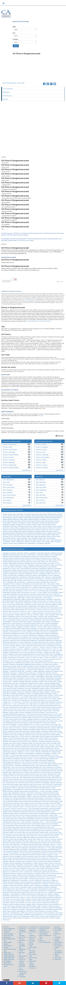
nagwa (39, 906)
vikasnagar (28, 712)
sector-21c (42, 647)
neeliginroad (13, 671)
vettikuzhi (39, 877)
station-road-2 (50, 827)
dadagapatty (59, 848)
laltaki (23, 558)
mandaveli (48, 623)
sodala (21, 695)
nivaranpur (53, 839)
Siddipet (18, 540)
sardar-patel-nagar (31, 645)
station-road (47, 698)
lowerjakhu (6, 854)
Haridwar (48, 524)
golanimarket (55, 700)
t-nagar (45, 626)
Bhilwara (59, 517)
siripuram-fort (45, 918)
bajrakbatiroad (54, 633)
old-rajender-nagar (42, 800)
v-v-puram (35, 590)
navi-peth (42, 820)
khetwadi (27, 774)
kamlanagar (13, 553)
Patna (57, 535)
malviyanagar (34, 568)
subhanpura (6, 902)
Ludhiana (5, 531)
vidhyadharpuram (15, 913)
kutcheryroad (12, 837)
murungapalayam (51, 890)
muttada (22, 882)
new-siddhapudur (52, 632)
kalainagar (5, 753)
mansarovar (26, 695)
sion (8, 786)
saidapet (17, 614)
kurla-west (20, 776)
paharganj (17, 803)
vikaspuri (43, 801)
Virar (25, 543)
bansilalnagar (23, 577)
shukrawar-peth (7, 822)
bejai (40, 758)
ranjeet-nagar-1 (33, 704)
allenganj (25, 567)
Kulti (42, 529)
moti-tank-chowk (53, 832)
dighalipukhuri (20, 664)
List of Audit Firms (8, 89)
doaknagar (52, 750)
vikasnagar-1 (49, 741)
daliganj (13, 745)
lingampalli (5, 678)
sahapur (17, 731)
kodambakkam (53, 625)
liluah (15, 668)
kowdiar (42, 868)
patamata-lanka (57, 909)
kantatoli (32, 837)
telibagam (5, 861)
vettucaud (5, 878)
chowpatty (25, 770)
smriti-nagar (50, 601)
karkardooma (37, 801)
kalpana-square (58, 608)
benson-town (20, 585)
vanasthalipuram (40, 676)
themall (21, 594)
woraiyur (13, 889)
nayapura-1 (23, 897)
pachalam (24, 719)
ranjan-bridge (47, 764)
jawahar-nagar (52, 875)
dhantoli (50, 796)
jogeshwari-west (7, 772)
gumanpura (54, 738)
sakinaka (52, 782)
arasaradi (25, 755)
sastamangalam (15, 882)
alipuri (17, 889)
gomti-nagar (12, 743)
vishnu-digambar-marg (27, 805)
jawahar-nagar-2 (26, 825)
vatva (46, 561)
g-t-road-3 (24, 565)
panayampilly (41, 721)
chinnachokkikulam (29, 753)
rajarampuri (25, 728)
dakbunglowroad (45, 812)
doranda (11, 839)
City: (14, 33)
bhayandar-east (27, 777)
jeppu (4, 758)
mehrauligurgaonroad (8, 662)
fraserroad (20, 810)
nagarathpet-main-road (9, 584)
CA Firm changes (8, 934)
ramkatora (50, 906)
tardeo (54, 770)
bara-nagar (39, 734)
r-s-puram (23, 632)
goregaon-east (58, 769)
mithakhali (5, 563)
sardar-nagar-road (31, 836)
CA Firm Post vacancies (7, 931)
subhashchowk (44, 702)
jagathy (14, 875)
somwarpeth (6, 820)
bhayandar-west (39, 777)
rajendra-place (16, 805)
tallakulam (38, 752)
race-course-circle (37, 902)
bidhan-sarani (46, 734)
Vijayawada (21, 543)
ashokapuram (25, 740)
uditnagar (23, 844)
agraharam (41, 846)
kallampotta (38, 880)
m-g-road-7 (24, 555)
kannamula (52, 884)
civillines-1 (32, 570)
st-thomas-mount (19, 616)
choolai (44, 621)
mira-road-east (42, 858)
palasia (41, 692)
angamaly (25, 722)
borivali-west (47, 777)
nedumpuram (38, 885)
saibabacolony (40, 633)
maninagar (51, 563)
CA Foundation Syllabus (8, 943)
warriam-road (26, 726)
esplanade (45, 731)
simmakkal (31, 755)
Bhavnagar (49, 517)
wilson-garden (51, 584)
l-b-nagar (13, 676)
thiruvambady (6, 889)
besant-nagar (45, 620)
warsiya (43, 901)
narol (50, 561)
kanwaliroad (13, 642)
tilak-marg (34, 800)
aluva (46, 721)
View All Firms (26, 470)
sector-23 (26, 659)
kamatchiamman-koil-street (16, 815)
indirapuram (46, 650)
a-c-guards (46, 683)
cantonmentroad (18, 637)
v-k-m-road (9, 726)
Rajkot (36, 536)
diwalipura (51, 897)
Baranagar (48, 516)
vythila (51, 716)
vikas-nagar (6, 842)
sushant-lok (12, 656)
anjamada (26, 885)
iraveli (48, 873)
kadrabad (51, 702)
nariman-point (6, 777)
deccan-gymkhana (44, 817)
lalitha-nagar (54, 914)
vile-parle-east (37, 784)
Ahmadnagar (20, 514)
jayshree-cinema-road (10, 709)
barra (47, 712)
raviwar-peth (18, 825)
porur (59, 613)
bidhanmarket (23, 851)
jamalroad (37, 812)
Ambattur (59, 514)
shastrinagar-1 (10, 765)
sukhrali (19, 661)
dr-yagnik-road (50, 829)
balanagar (52, 686)
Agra (14, 514)
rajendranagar (47, 810)
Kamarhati (38, 528)
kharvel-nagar (6, 609)
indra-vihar (42, 736)
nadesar (34, 906)
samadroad (47, 565)
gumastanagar (17, 690)
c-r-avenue (21, 736)
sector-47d (46, 609)
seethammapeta (17, 918)
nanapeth (45, 818)
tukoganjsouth (6, 692)
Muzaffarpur (39, 533)
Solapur (35, 540)
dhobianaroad (49, 596)
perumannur (40, 717)
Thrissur (13, 541)
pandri (33, 825)
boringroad (14, 810)
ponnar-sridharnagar (28, 875)
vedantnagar (31, 577)
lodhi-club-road (35, 746)
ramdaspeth (6, 798)
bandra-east (18, 770)
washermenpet (19, 625)
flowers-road (49, 621)
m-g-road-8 (22, 853)
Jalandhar (44, 526)
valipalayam (10, 890)
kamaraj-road (29, 580)
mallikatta (51, 758)
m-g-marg (6, 567)
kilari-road (13, 592)
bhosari (49, 824)
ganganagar (6, 892)
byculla (27, 782)
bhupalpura (17, 894)
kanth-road (21, 767)
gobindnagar (42, 637)
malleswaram (45, 585)
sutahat (47, 635)
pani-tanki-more (45, 853)
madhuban (50, 894)
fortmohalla (26, 789)
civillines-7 (14, 788)
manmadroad (17, 558)
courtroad (51, 642)
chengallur (48, 865)
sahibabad (5, 652)
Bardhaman (59, 516)
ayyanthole (46, 887)
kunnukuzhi (27, 872)
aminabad (33, 745)
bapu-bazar (56, 697)
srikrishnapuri (36, 808)
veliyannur (30, 887)
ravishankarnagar (55, 692)
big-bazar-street (43, 630)
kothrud (16, 818)
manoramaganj (55, 688)
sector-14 (41, 657)
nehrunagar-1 (39, 652)
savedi (42, 556)
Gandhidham (35, 523)
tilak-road (22, 889)
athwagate (18, 856)
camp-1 (18, 822)
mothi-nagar (27, 688)
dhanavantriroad (37, 788)
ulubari (33, 662)
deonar (20, 786)
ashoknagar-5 (6, 894)
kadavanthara (9, 717)
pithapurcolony (17, 916)
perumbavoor (6, 724)
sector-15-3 (48, 657)
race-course (28, 902)
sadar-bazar (49, 786)
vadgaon (23, 599)
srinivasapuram (25, 890)
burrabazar (19, 733)
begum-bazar (27, 680)
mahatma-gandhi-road (14, 719)
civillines (5, 710)
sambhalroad (57, 767)
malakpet (53, 685)
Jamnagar (59, 526)
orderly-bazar (6, 909)
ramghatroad (31, 565)
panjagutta (42, 680)
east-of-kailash (38, 803)
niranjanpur (58, 644)
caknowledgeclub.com (31, 299)
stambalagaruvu (58, 654)
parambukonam (27, 866)
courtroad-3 (26, 846)
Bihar (22, 519)
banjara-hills (12, 678)
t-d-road (51, 724)
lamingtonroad (41, 673)
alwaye (35, 721)
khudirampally (57, 851)
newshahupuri (33, 728)
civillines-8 (49, 765)
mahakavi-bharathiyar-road (51, 717)
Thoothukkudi (6, 541)
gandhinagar (36, 686)
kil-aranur (51, 863)
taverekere (55, 587)
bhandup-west (14, 786)
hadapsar (43, 824)
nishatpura (48, 604)
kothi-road (28, 558)
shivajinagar (30, 818)
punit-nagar (38, 897)
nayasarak (25, 635)
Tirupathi (32, 541)
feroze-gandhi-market (22, 750)
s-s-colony (27, 752)
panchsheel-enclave (12, 801)
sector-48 (24, 656)
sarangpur (44, 563)
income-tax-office (35, 560)
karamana (19, 885)
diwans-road (44, 726)
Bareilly (5, 517)
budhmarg (24, 812)
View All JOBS (26, 505)
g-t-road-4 (21, 652)
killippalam (42, 865)
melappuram (54, 880)
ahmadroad (43, 760)
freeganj (57, 895)
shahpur (59, 560)
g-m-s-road (21, 644)
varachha (44, 854)
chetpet (21, 621)
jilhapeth (27, 700)
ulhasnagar (16, 858)
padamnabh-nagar (16, 606)
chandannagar (53, 817)
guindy (33, 623)
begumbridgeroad (7, 762)
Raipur (24, 536)
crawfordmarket (10, 782)
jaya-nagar (14, 580)
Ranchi (54, 536)
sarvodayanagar (34, 710)
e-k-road (36, 765)
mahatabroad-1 (7, 846)
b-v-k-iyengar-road (30, 582)
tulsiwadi (5, 774)
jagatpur (25, 637)
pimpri (33, 820)
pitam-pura (51, 800)
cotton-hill (24, 870)
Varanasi (11, 543)
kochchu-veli (6, 866)
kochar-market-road (11, 748)
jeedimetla (27, 674)
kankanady (46, 758)
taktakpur (38, 907)
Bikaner (31, 519)
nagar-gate (12, 707)
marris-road (54, 565)
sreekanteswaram (36, 884)
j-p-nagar (32, 589)
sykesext (19, 729)
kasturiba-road (21, 580)
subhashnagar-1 (38, 597)
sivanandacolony (7, 633)
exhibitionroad (6, 810)
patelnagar (32, 652)
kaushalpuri (11, 710)
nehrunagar (20, 553)
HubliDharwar (6, 526)
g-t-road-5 (50, 575)
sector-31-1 (29, 647)
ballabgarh (27, 649)
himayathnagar (7, 683)
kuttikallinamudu (7, 875)
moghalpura (34, 681)
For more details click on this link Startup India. (39, 321)
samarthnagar (6, 579)
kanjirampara (52, 882)
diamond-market (51, 707)
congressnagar (42, 794)
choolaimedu (27, 623)
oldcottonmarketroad (23, 572)
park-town (30, 614)
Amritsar (10, 516)
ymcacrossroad (21, 741)
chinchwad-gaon (53, 818)
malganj (34, 690)
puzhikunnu (42, 878)
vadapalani (51, 618)
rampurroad (18, 769)
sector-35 (57, 609)
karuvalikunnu (29, 861)
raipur (38, 561)
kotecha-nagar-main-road (24, 832)
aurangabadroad (56, 555)
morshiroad (13, 572)
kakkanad (53, 722)
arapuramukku (53, 885)
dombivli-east (19, 860)
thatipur (5, 668)
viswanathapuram (46, 752)
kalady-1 (26, 878)
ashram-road (34, 563)
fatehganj (5, 904)
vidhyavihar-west (17, 779)
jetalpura (47, 901)
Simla (30, 540)
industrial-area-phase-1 (25, 613)
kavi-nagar (53, 650)
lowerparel (60, 770)
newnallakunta (23, 683)
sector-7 (10, 613)
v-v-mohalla (41, 791)
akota (57, 901)
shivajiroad (54, 764)
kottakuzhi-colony (7, 868)
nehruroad (29, 853)
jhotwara (50, 697)
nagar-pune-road (46, 558)
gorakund (9, 690)
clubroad (29, 669)
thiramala (11, 863)
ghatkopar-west (51, 779)
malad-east (33, 782)
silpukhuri (55, 664)
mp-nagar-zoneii (10, 604)
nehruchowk (33, 700)
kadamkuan (31, 812)
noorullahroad (43, 568)
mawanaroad (51, 762)
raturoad (30, 839)
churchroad (31, 851)
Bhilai (54, 517)
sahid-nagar (43, 608)
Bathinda (9, 517)
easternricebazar (38, 887)
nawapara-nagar (10, 827)
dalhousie (22, 731)
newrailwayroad (19, 662)
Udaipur (48, 541)
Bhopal (10, 519)
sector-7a (55, 647)
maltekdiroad (6, 572)
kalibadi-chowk (40, 825)
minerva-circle (28, 590)
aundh (22, 822)
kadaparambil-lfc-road (9, 716)
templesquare (43, 757)
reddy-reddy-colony (36, 889)
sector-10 (48, 805)
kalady (24, 716)
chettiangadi (53, 887)
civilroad (31, 842)
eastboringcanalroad (8, 813)
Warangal (47, 543)
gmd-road (14, 767)
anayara (58, 884)
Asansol (22, 516)
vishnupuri (21, 712)
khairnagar (44, 762)
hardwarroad (50, 644)
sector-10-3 (49, 647)
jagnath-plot (14, 830)
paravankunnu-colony (34, 868)
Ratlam (58, 536)
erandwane (28, 822)
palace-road (12, 834)
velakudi (12, 873)
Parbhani (48, 535)
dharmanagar (15, 848)
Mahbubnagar (17, 531)
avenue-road (15, 589)
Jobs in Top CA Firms (22, 938)
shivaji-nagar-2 (49, 798)
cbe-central (44, 632)
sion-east (49, 784)
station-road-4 (40, 839)
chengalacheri (19, 865)
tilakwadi (8, 601)
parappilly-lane (38, 722)
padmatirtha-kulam (20, 861)
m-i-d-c (12, 702)
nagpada (57, 776)
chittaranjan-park (28, 803)
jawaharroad (48, 570)
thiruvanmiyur (6, 625)
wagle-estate (12, 860)
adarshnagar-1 (21, 671)
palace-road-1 (43, 584)
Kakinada (28, 528)
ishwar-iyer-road (38, 714)
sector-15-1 (24, 611)
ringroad (5, 700)
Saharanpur (24, 538)
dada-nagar (56, 710)
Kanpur (44, 528)
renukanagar (56, 668)
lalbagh (23, 901)
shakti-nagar (48, 841)
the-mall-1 (35, 573)
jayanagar (49, 587)
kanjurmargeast (14, 784)
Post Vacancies (7, 96)
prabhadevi (57, 772)
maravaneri (6, 849)
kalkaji (58, 803)
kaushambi (59, 650)
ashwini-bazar (29, 892)
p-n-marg (28, 709)
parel (41, 770)
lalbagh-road (28, 585)
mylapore (49, 628)
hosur (61, 671)
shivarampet (48, 789)
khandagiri (11, 608)
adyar (4, 614)
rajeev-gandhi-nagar (22, 738)
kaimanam (59, 877)
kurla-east (32, 776)
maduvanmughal (23, 877)
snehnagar (28, 693)
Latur (50, 529)
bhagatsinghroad (33, 786)
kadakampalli (32, 877)
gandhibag (29, 798)
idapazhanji (6, 873)
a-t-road (61, 662)
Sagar (18, 538)
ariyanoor (58, 846)
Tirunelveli (27, 541)
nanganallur (33, 626)
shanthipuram (38, 914)
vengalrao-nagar (42, 681)
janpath (30, 608)
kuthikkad (43, 873)
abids (53, 680)
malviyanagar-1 (21, 597)
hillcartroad (44, 851)
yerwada (5, 825)
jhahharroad (58, 842)
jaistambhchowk (40, 570)
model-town (17, 746)
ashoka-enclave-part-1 (17, 649)
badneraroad (21, 570)
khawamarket (58, 702)
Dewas (33, 521)
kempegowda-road (56, 579)
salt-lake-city (44, 729)
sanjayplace (6, 553)
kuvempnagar (33, 789)
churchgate (6, 776)
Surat (43, 540)
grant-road (59, 779)
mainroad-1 (53, 844)
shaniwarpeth (13, 729)
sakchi (43, 709)
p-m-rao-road (54, 755)
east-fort (17, 887)
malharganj (40, 690)
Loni (53, 529)
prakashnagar (42, 587)
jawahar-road (29, 830)
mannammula (19, 878)
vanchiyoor (56, 868)
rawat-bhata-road (33, 738)
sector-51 (7, 808)
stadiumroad (11, 769)
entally (33, 736)
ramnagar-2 (37, 632)
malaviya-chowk (43, 832)
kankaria (27, 560)
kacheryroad (30, 844)
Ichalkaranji (20, 526)
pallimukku (14, 721)
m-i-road (21, 697)
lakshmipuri (47, 728)
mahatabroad (32, 635)
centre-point (23, 705)
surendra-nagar (7, 793)
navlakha (23, 690)
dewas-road (6, 897)
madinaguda (57, 678)
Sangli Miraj (35, 538)
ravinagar (58, 666)
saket (21, 803)
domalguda (21, 681)
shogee (39, 854)
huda (10, 844)
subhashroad (27, 642)
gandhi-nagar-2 (58, 726)
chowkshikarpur (17, 812)
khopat (4, 858)
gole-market (50, 801)
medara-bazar (49, 654)
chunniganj (6, 714)
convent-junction (35, 726)
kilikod (13, 865)
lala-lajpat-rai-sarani (8, 734)
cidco (43, 577)
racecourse (6, 645)
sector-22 (52, 609)
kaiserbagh (24, 743)
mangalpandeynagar (8, 764)
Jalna (54, 526)
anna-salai (23, 618)
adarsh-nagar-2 (47, 597)
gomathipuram (39, 753)
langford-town (6, 580)
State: (14, 27)
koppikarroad (49, 671)
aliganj (38, 745)
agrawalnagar (21, 693)
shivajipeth (32, 729)
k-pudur (33, 752)
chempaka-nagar (33, 878)
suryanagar (40, 555)
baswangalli (17, 599)
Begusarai (15, 517)
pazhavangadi (45, 872)
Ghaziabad (6, 524)
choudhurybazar (13, 635)
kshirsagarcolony (41, 895)
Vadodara (5, 543)
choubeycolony (17, 829)
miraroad (56, 856)
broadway (32, 620)
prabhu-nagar (25, 841)
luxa (59, 904)
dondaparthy (26, 918)
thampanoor (43, 861)
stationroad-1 (33, 673)
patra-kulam (44, 870)
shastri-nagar (25, 710)
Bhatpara (43, 517)
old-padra (21, 902)
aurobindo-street (33, 813)
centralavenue (30, 793)
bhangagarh (13, 666)
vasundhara (38, 650)
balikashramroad (7, 556)
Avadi (33, 516)
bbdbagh (5, 733)
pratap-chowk (21, 748)
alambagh (34, 741)
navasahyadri (35, 822)
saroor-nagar (14, 683)
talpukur (38, 729)
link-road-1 (52, 745)
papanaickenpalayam (33, 630)
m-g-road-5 (11, 760)
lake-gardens (37, 731)
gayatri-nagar (6, 911)
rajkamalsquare (49, 572)
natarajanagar (6, 752)
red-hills (5, 686)
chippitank (16, 762)
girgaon (45, 776)
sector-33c (5, 611)
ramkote (16, 686)
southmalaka (57, 568)
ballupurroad (37, 644)
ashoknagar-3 (59, 750)
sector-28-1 (22, 647)
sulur (61, 630)
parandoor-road (17, 722)
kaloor (19, 721)
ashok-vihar (53, 803)
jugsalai (39, 709)
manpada (5, 860)
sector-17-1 (15, 647)
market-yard (48, 820)
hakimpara (38, 851)
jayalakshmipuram (8, 789)
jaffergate (13, 579)
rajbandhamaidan (41, 827)
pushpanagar (21, 892)
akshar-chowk (41, 899)
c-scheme (8, 697)
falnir (56, 758)
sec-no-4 (22, 895)
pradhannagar (36, 853)
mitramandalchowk (22, 824)
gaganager (21, 609)
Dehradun (24, 521)
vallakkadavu (23, 868)
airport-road (43, 705)
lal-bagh (18, 743)
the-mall (14, 750)
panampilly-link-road (26, 721)
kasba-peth (31, 824)
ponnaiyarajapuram (14, 632)
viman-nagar (13, 824)
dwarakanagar (25, 916)
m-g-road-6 (48, 700)
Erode (4, 523)
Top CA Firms (23, 927)
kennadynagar (23, 848)
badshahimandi (33, 567)
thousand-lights (16, 628)
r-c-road (28, 889)
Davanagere (17, 521)
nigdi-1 (42, 822)
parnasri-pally (29, 731)
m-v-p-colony (46, 914)
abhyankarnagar (7, 794)
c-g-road (57, 563)
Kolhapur (15, 529)
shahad (34, 860)
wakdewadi (11, 825)
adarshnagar (35, 638)
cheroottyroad (12, 741)
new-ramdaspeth (14, 798)
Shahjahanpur (6, 540)
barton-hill (36, 861)
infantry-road (52, 582)
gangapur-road (17, 800)
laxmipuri (53, 728)
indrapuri (34, 604)
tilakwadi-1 (42, 798)
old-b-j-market (20, 700)
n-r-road (39, 592)
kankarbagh (39, 810)
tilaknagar (48, 693)
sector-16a (7, 649)
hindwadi (21, 601)
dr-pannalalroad (52, 567)
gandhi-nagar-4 (32, 555)
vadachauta (6, 856)
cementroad (6, 644)
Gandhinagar (43, 523)
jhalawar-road (49, 736)
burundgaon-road (17, 556)
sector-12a (36, 657)
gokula (53, 788)
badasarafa (42, 693)
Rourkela (13, 538)
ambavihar (15, 570)
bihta (30, 808)
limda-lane (5, 707)
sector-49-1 (58, 659)
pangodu (45, 863)
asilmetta (52, 918)
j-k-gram (43, 856)
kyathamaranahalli (8, 791)
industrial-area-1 (28, 602)
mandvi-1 (31, 770)
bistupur (34, 709)
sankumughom (46, 880)
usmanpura (29, 561)
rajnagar (46, 652)
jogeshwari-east (48, 770)
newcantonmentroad (14, 640)
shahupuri (18, 728)
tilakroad (40, 642)
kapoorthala (56, 741)
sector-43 (20, 659)
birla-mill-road (30, 596)
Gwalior (39, 524)
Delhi (29, 521)
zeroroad (5, 570)
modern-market (21, 709)
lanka (50, 904)
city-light (49, 854)
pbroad (48, 669)
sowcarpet (13, 626)
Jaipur (39, 526)
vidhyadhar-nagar (42, 695)
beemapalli (6, 863)
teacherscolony (41, 645)
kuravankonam (54, 872)
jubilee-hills (21, 674)
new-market (59, 733)
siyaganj (29, 690)
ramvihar (8, 638)
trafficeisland (6, 673)
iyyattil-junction (47, 714)
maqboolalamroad (20, 906)
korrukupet (27, 625)
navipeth (59, 698)
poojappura (15, 877)
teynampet (50, 616)
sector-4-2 (60, 805)
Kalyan (33, 528)
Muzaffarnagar (31, 533)
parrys (4, 620)
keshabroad (6, 642)
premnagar (22, 638)
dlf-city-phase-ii (54, 656)
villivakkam (38, 620)
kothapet (55, 911)
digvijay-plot (26, 707)
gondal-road (58, 829)
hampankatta (51, 757)
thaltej (10, 563)
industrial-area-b (25, 746)
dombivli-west (27, 860)
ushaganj (41, 688)
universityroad (51, 895)
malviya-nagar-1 (20, 604)
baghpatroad (50, 760)
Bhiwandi (5, 519)
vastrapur (54, 561)
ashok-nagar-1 (34, 616)
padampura (16, 577)
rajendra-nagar (45, 686)
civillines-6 (26, 553)
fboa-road (50, 726)
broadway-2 (29, 671)
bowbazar (51, 731)
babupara (9, 851)
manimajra (48, 613)
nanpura (12, 856)
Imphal (26, 526)
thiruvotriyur (29, 618)
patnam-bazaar (18, 654)
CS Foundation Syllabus (8, 946)
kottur (41, 625)
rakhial (14, 563)
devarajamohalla (33, 791)
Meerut (56, 531)
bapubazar (59, 892)
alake (41, 755)
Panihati (38, 535)
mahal (59, 796)
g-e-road (33, 827)
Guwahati (34, 524)
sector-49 (32, 650)
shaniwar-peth (9, 818)
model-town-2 (13, 596)
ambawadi (12, 565)
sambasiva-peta (40, 654)
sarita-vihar (11, 803)
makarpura (28, 901)
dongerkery (47, 755)
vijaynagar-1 (6, 671)
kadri (16, 760)
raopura (29, 897)
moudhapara (54, 825)
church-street (34, 584)
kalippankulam (6, 880)
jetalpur (57, 897)
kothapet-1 (6, 656)
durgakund (17, 904)
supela (55, 601)
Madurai (10, 531)
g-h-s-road (21, 760)
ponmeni (37, 755)
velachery (18, 620)
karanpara (5, 832)
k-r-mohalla (41, 789)
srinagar (60, 914)
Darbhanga (10, 521)
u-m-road (55, 854)
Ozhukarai (30, 535)
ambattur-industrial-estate (40, 618)
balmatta (5, 760)
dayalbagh (33, 553)
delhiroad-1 (29, 762)
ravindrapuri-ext (15, 909)
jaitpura (34, 904)
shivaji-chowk (36, 702)
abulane (37, 760)
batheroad (13, 575)
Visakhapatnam (32, 543)
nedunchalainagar (52, 849)
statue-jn (31, 885)
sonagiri (60, 604)
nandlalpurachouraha (49, 690)
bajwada (48, 899)
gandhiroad (49, 638)
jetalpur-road (9, 899)
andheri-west (11, 774)
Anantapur (16, 516)
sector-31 (53, 611)
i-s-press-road (29, 714)
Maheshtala (25, 531)
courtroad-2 (33, 594)
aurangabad (28, 909)
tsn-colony (33, 918)
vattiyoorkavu (36, 870)
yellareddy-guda (23, 685)
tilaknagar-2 (6, 712)
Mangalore (38, 531)
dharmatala (26, 733)
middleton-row (48, 733)
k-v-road (29, 705)
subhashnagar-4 (15, 895)
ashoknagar (13, 688)
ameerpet (27, 678)
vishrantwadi (21, 820)
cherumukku (16, 868)
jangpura (56, 801)
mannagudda (15, 758)
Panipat (43, 535)
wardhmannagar (54, 793)
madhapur (42, 678)
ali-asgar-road (8, 587)
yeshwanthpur (27, 584)
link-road (34, 717)
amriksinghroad (7, 594)
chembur (43, 772)
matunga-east (22, 781)
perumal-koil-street (44, 813)
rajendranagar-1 (54, 635)
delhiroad (55, 765)
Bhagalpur (31, 517)
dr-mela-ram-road (40, 596)
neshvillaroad (41, 640)
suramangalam (7, 848)
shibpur (36, 668)
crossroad (34, 642)
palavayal (33, 628)
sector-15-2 (8, 647)
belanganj (12, 555)
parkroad (44, 644)
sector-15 (36, 805)
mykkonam (11, 884)
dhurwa (46, 837)
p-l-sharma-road (33, 764)
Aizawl (33, 514)
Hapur (43, 524)
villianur (17, 813)
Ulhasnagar (57, 541)
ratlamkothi (6, 693)
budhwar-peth (14, 820)
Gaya (56, 523)
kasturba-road (13, 832)
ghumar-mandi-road (8, 746)
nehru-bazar (40, 698)
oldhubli (20, 673)
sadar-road (15, 836)
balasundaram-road (22, 633)
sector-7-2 (13, 661)
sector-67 (16, 806)
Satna (44, 538)
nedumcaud (13, 885)
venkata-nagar (21, 817)
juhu (33, 777)
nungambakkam (11, 620)
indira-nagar (46, 743)
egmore (5, 616)
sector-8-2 (49, 649)
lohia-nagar (52, 652)
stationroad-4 (50, 767)
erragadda (30, 683)
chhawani (54, 693)
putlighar (48, 573)
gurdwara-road (37, 762)
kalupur (23, 560)
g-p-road (57, 719)
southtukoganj (35, 692)
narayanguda (46, 685)
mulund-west (50, 776)
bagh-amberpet (57, 676)
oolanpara (11, 861)
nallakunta (22, 686)
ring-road (23, 856)
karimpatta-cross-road (43, 716)
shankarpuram (19, 590)
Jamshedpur (6, 528)
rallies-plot (57, 572)
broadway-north (28, 724)
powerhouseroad (41, 594)
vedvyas (59, 844)
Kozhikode (37, 529)
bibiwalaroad (15, 594)
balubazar (47, 633)
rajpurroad (56, 638)
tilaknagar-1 (41, 579)
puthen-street (46, 877)
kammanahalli (16, 587)
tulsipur (5, 637)
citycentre (36, 666)
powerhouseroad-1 (17, 846)
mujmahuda (34, 899)
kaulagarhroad (33, 640)
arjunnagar (59, 553)
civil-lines (58, 745)
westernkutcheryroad (28, 765)
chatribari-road (48, 664)
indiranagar (43, 638)
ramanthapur (29, 686)
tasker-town (19, 584)
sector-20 (35, 611)
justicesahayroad (7, 812)
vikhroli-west (9, 779)
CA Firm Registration (9, 928)
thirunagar (44, 849)
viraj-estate (54, 556)
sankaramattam (18, 914)
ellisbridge (27, 563)
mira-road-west (51, 858)
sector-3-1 (19, 650)
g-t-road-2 (50, 594)
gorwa (22, 899)
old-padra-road (14, 902)
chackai (36, 863)
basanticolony (38, 844)
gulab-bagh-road (41, 894)
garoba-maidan (12, 796)
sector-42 (47, 611)
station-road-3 (36, 556)
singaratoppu (37, 882)
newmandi (26, 786)
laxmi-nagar (46, 803)
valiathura (48, 866)
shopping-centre (7, 740)
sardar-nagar (22, 836)
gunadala (13, 911)
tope (59, 863)
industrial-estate (50, 746)
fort (32, 872)
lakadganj (55, 791)
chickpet (60, 592)
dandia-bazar (54, 902)
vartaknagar (50, 856)
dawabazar (47, 688)
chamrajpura (48, 791)
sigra (20, 907)
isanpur (43, 561)
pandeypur (44, 906)
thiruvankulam (6, 721)
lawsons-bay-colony (8, 914)
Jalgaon (50, 526)
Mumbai (24, 533)
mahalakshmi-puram (26, 587)
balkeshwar (6, 555)
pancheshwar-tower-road (53, 705)
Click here (40, 415)
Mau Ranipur (50, 531)
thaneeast (39, 860)
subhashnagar (56, 637)
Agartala (10, 514)
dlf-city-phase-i (45, 656)
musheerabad (20, 678)
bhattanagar (30, 668)
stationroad (60, 728)
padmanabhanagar (44, 590)
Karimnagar (49, 528)
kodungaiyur (54, 623)
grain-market (19, 707)
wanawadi (28, 820)
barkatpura (11, 686)
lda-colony (28, 741)
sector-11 (17, 611)
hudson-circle (38, 589)
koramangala (54, 589)
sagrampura (30, 856)
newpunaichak (44, 808)
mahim (38, 782)
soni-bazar (40, 836)
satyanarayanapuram (49, 913)
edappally (29, 719)
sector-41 (5, 806)
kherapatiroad (43, 666)
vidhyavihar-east (35, 779)
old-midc (54, 698)
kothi (33, 897)
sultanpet (34, 587)
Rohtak (8, 538)
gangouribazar (6, 695)
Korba (29, 529)
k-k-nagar (13, 623)
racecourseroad (53, 580)
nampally (59, 681)
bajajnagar (23, 794)
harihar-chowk (6, 830)
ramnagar (9, 918)
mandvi (34, 901)
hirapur (24, 645)
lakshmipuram (31, 654)
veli (35, 873)
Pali (34, 535)
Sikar (22, 540)
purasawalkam (10, 614)
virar (57, 858)
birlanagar (30, 666)
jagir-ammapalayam (22, 849)
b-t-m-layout (46, 589)
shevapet (38, 849)
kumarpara (45, 662)
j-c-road (36, 580)
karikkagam (46, 885)
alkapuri (53, 901)
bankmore (18, 645)
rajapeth (42, 572)
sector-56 (19, 808)
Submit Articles (13, 83)
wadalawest (30, 781)
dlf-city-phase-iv (12, 657)
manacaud (53, 877)
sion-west (30, 784)
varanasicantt (45, 907)
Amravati (5, 516)
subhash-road (47, 836)
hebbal (57, 584)
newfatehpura (6, 895)
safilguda (5, 676)
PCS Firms (22, 940)
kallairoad (5, 741)
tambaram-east (42, 616)
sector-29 (28, 806)
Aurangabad (28, 516)
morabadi (59, 839)
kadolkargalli (49, 599)
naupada (9, 858)
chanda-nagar (49, 674)
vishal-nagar (6, 597)
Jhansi (12, 528)
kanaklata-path (39, 664)
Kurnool (46, 529)
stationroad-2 (33, 579)
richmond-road (25, 592)
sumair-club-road (53, 704)
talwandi (41, 738)
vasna (34, 561)
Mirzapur (12, 533)
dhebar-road (42, 829)
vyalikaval (13, 585)
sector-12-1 (29, 657)
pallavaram (57, 621)
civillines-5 (27, 594)
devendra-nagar (25, 829)
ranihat (30, 637)
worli (21, 777)
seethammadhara (34, 916)
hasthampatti (31, 849)
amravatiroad (15, 794)
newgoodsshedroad (8, 599)
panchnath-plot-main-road (36, 834)
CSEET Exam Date (9, 958)
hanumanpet (49, 911)
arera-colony (52, 602)
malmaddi (48, 673)
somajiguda (41, 674)
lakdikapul (59, 685)
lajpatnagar (36, 767)
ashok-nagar (23, 608)
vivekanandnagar (7, 829)
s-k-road (40, 764)
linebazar (54, 673)
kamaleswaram (29, 882)
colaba (59, 774)
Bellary (26, 517)
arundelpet (10, 654)
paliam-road (51, 719)
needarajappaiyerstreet (31, 817)
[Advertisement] (33, 69)
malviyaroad (58, 642)
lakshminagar (13, 892)
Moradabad (18, 533)
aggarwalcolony (22, 596)
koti (9, 676)
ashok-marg (26, 745)
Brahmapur (36, 519)
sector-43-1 (34, 609)
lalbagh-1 (30, 758)
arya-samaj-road (16, 740)
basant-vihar (56, 594)
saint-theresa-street (43, 815)
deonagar (49, 794)
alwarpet (27, 616)
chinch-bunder (43, 774)
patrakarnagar (55, 810)
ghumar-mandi (30, 748)
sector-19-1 (26, 650)
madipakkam (6, 626)
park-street (33, 733)
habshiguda (34, 674)
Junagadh (22, 528)
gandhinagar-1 (22, 669)
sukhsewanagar (32, 606)
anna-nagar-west (41, 628)
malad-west (59, 782)
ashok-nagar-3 (15, 698)
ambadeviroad (28, 573)
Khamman (5, 529)
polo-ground (16, 899)
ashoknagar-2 (24, 758)
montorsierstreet (23, 813)
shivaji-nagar (41, 604)
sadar (34, 796)
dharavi (25, 769)
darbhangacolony (42, 567)
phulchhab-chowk (48, 834)
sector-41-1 (55, 657)
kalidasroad (58, 640)
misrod (9, 606)
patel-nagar (29, 788)
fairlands (47, 846)
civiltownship (45, 844)
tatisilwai (9, 841)
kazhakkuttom (56, 861)
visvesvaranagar (56, 789)
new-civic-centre (43, 602)
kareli (9, 570)
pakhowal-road (49, 748)
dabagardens (52, 916)
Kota (32, 529)
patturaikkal (24, 887)
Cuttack (5, 521)
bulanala (10, 904)
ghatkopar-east (7, 781)
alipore (16, 734)
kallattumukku (6, 882)
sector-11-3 (56, 649)
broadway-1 (14, 724)
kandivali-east (50, 772)
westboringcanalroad (29, 810)
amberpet (9, 680)
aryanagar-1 (42, 712)
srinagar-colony (52, 681)
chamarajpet (54, 592)
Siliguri (26, 540)
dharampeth (43, 796)
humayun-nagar (35, 678)
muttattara (45, 882)
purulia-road (51, 837)
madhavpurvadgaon (39, 599)
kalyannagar (56, 570)
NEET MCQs (7, 963)
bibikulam (21, 753)
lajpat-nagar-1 (56, 709)
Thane (48, 540)
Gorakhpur (12, 524)
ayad (12, 894)
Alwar (55, 514)
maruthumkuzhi (50, 878)
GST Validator (7, 961)
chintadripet (11, 616)
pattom (21, 872)
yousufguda (56, 674)
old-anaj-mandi (17, 841)
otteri (48, 626)
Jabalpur (35, 526)
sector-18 (42, 805)
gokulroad (26, 673)
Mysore (45, 533)
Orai (25, 535)
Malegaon (31, 531)
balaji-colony (45, 889)
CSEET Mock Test (9, 954)
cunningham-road (43, 580)
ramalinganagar (32, 848)
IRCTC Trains (7, 952)
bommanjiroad (34, 846)
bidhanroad (16, 851)
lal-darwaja (48, 560)
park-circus (28, 736)
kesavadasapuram (28, 863)
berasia (46, 606)
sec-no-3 (28, 895)
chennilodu (13, 866)
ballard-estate (23, 784)
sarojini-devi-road (27, 702)
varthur (19, 592)
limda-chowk (35, 832)
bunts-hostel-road (28, 757)
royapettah (52, 614)
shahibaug (10, 561)
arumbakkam (58, 618)
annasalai (26, 815)
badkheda (52, 606)
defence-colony (28, 801)
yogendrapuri (21, 788)
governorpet (39, 913)
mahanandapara (13, 853)
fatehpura (34, 895)
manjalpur (27, 899)
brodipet (25, 654)
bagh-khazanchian (39, 748)
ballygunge (21, 734)
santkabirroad (14, 907)
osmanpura (48, 577)
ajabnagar (56, 575)
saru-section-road (43, 704)
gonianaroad (29, 597)
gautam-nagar (9, 901)
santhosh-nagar (38, 683)
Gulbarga (18, 524)
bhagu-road (6, 596)
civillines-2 (29, 796)
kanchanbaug (13, 693)
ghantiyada (17, 901)
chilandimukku (49, 868)
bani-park (44, 697)
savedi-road (55, 558)
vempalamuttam (7, 877)
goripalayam (47, 753)
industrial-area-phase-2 (38, 613)
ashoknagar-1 (14, 673)
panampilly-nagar (31, 716)
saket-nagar (40, 606)
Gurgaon (28, 524)
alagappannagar (56, 752)
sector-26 (39, 609)
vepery (46, 614)
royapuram (55, 613)
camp (27, 570)
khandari (17, 555)
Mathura (44, 531)
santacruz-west (34, 774)
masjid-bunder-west (17, 772)
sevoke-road (53, 853)
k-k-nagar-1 (54, 753)
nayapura (5, 738)
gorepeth (5, 796)
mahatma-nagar (26, 800)
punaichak (51, 808)
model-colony (52, 822)
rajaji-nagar (12, 590)
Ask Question (7, 937)
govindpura (28, 604)
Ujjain (52, 541)
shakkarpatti (12, 714)
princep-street (12, 733)
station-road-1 (44, 745)
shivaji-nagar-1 (26, 661)
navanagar (15, 669)
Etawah (9, 523)
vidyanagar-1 (41, 669)
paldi (40, 563)
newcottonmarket (55, 669)
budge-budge (6, 736)
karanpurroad (13, 644)
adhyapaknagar (7, 669)
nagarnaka (38, 577)
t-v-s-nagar (12, 755)
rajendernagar (25, 640)
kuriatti (24, 873)
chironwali (49, 637)
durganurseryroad (32, 894)
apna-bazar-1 (6, 661)
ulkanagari (47, 579)
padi (59, 626)
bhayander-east (23, 858)
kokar (34, 839)
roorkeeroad (25, 764)
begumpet (19, 676)
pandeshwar (6, 757)
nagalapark (26, 729)
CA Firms (6, 927)
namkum (47, 839)
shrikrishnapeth (13, 573)
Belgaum (21, 517)
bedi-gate (43, 707)
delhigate (23, 894)
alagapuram (13, 849)
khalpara (50, 851)
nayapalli (17, 608)
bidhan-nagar (57, 731)
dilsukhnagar (48, 676)
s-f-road (59, 853)
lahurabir (55, 904)
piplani (4, 606)
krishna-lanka (29, 911)
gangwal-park (6, 698)
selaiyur (42, 614)
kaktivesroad (30, 599)
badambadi (6, 635)
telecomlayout (6, 592)
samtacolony (27, 827)
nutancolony (25, 579)
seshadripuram (7, 589)
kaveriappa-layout (24, 589)
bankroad (55, 740)
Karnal (55, 528)
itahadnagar (42, 573)
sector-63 (10, 806)
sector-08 (35, 602)
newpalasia (27, 692)
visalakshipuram (13, 753)
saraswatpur (49, 668)
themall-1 (50, 710)
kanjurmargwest (45, 782)
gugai (53, 848)
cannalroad (20, 642)
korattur (13, 625)
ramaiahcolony (34, 890)
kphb (61, 674)
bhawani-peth (22, 818)
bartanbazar (43, 765)
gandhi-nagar (24, 913)
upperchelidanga (42, 575)
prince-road (42, 767)
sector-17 (29, 611)
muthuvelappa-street (51, 645)
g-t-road (12, 568)
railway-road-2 (39, 565)
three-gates (9, 705)
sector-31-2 (39, 659)
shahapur (34, 601)
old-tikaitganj (41, 741)
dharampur (6, 640)
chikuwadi (54, 899)
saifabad (15, 681)
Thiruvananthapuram (56, 540)
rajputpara (8, 836)
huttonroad (28, 575)
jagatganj (28, 904)
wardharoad (46, 793)
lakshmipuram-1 (46, 788)
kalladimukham (15, 880)
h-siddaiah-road (36, 585)
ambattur (46, 625)
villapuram (13, 752)
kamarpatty (27, 662)
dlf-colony (44, 842)
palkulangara (18, 863)
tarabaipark (40, 728)
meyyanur (53, 846)
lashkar (25, 666)
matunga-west (38, 781)
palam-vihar (33, 661)
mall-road (56, 748)
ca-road (35, 794)
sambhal (5, 769)
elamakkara (44, 719)
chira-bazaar (37, 769)
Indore (30, 526)
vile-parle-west (57, 784)
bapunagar (17, 561)
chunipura (25, 842)
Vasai (15, 543)
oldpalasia (47, 692)
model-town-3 (16, 844)
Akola (40, 514)
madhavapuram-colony (41, 875)
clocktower (28, 638)
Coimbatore (55, 519)
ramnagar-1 (32, 676)
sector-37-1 (36, 647)
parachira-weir (59, 865)
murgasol (34, 575)
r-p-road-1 (15, 704)
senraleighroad (21, 575)
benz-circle (45, 909)
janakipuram (19, 745)
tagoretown (50, 568)
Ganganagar (50, 523)
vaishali (26, 652)
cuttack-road (14, 609)
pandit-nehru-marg (23, 704)
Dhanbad (38, 521)
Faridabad (14, 523)
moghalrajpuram (20, 911)
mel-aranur (32, 880)
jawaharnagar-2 (7, 767)
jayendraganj (51, 666)
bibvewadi (37, 824)
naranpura (5, 565)
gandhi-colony (57, 786)
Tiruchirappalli (19, 541)
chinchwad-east (38, 818)
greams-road (19, 623)
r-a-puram (39, 626)
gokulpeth (22, 798)
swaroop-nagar (14, 712)
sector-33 (58, 611)
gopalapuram (6, 623)
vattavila (30, 870)
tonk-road (38, 697)
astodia (5, 561)
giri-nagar (5, 728)
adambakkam (15, 618)
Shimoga (13, 540)
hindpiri (5, 841)
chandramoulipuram (39, 911)
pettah (38, 873)
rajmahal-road (46, 902)
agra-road (18, 565)
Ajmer (37, 514)
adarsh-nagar (14, 695)
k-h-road (52, 585)
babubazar (38, 662)
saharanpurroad (29, 644)
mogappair (19, 626)
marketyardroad (27, 556)
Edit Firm (5, 99)
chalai (56, 863)
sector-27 (48, 806)
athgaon (55, 662)
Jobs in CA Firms (8, 935)
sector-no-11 (44, 892)
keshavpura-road (58, 736)
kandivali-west (36, 772)
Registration (6, 92)
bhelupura (23, 904)
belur (25, 668)
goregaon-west (10, 770)
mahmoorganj (11, 906)
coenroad (34, 669)
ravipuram (20, 724)
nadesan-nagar (53, 815)
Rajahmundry (30, 536)
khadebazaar (27, 601)
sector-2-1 (25, 808)
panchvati (22, 561)
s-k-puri (53, 812)
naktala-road (14, 736)
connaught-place (7, 805)
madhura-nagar (44, 916)
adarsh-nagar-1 (14, 685)
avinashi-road (42, 890)
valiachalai (19, 866)
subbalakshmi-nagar (28, 914)
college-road (9, 800)
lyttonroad (45, 642)
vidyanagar (59, 686)
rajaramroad (12, 728)
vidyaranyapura (24, 791)
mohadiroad (6, 702)
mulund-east (52, 781)
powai (51, 769)
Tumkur (43, 541)
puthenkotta (12, 878)
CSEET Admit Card (9, 959)
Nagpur (50, 533)
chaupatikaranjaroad (8, 560)
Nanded (55, 533)
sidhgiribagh (25, 907)
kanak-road (56, 830)
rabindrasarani (52, 729)
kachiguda (28, 681)
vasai (60, 856)
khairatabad (20, 688)
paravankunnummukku (9, 870)
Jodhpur (16, 528)
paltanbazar (12, 664)
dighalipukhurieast (29, 664)
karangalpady (59, 757)
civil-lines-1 (51, 695)
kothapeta (25, 676)
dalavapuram (6, 872)
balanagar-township (18, 680)
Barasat (53, 516)
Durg (52, 521)
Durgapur (57, 521)
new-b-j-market (12, 700)
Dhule (42, 521)
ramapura (56, 906)
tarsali (38, 901)
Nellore (5, 535)
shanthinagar (20, 582)
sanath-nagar (32, 685)
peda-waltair (59, 913)
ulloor (52, 865)
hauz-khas (12, 645)
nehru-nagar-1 (11, 602)
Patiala (53, 535)
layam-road (17, 717)
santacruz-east (15, 777)
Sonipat (40, 540)
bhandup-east (45, 769)
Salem (29, 538)
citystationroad (47, 555)
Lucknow (57, 529)
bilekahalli (46, 582)
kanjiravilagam (19, 884)
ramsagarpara (34, 829)
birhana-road (53, 712)
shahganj (53, 553)
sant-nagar (41, 841)
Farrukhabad (21, 523)
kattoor (24, 630)
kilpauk (56, 616)
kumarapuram (51, 870)
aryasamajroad (7, 788)
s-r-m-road (36, 724)
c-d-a (20, 635)
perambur (55, 628)
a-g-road (40, 740)
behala (53, 734)
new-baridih (48, 709)
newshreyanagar (56, 577)
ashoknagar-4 (19, 567)
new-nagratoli (39, 837)
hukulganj (39, 904)
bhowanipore (10, 731)
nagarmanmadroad (8, 558)
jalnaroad (19, 579)
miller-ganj (42, 746)
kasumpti (33, 854)
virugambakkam (7, 621)
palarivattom (36, 719)
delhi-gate (47, 556)
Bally (37, 516)
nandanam (36, 614)
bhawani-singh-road (29, 697)
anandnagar (20, 692)
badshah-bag (6, 907)
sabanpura (6, 573)
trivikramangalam (28, 865)
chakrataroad (14, 638)
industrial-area (19, 602)
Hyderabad (14, 526)
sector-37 (5, 613)
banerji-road (46, 722)
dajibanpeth (41, 671)
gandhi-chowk (19, 827)
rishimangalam (24, 880)
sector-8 (15, 613)
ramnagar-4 (18, 764)
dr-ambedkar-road (37, 558)
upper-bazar (19, 837)
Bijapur (26, 519)
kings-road (20, 668)
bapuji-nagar (35, 608)
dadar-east (26, 776)
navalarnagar (44, 750)
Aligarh (45, 514)
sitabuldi (55, 796)
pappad (36, 865)
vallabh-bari (47, 738)
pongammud (59, 873)
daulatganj (10, 668)
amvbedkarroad (13, 652)
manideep (24, 606)
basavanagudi (53, 590)
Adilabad (5, 514)
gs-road (50, 662)
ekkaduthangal (37, 621)
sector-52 (13, 808)
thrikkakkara (9, 722)
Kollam (25, 529)
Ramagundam (42, 536)
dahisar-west (26, 779)
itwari (38, 796)
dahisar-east (43, 779)
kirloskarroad (14, 601)
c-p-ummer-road (44, 724)
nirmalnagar (6, 674)
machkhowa (6, 666)
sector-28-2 (37, 656)
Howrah (53, 524)
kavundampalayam (54, 630)
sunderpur (32, 907)
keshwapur (56, 671)
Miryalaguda (6, 533)
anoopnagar (35, 693)
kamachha (45, 904)
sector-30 (43, 649)
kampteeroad (15, 793)
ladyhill (12, 757)
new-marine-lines (19, 782)
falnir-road (36, 757)
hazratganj (5, 743)
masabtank (39, 685)
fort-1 (4, 770)
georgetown (6, 568)
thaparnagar (18, 765)
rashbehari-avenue (30, 734)
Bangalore (41, 516)
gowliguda (58, 680)
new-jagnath (21, 830)
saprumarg (39, 743)
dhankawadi (55, 824)
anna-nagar (54, 626)
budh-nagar (50, 608)
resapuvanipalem (7, 916)
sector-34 (11, 611)
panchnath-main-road (22, 834)
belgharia (57, 734)
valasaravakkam (25, 628)
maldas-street (52, 892)
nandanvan (23, 793)
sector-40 (45, 659)
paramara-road (53, 721)
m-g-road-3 (47, 825)
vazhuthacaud (37, 872)
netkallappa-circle (11, 582)
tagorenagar (13, 597)
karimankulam (53, 860)
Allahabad (50, 514)
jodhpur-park (39, 733)
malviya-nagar (32, 698)
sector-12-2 (35, 806)
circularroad (17, 854)
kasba (54, 733)
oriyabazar (10, 637)
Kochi (10, 529)
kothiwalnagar (28, 767)
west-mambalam (27, 621)
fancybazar (6, 664)
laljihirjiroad (27, 837)
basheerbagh (49, 678)
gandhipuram (30, 632)
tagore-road (55, 836)
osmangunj (35, 680)
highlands (27, 760)
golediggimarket (58, 596)
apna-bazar (51, 659)
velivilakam (20, 875)
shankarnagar (41, 848)
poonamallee (18, 630)
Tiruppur (38, 541)
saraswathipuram (18, 789)
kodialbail (8, 758)
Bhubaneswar (16, 519)
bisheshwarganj (36, 909)
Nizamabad (16, 535)
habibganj (54, 604)
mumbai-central (20, 774)
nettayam (5, 887)
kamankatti (42, 668)
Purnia (15, 536)
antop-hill (44, 784)
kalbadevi (36, 770)
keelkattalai (53, 620)
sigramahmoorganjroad (55, 907)
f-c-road (46, 822)
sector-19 (27, 609)
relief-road (17, 560)
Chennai (49, 519)
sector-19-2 (42, 806)
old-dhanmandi (13, 738)
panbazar (19, 666)
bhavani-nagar (53, 889)
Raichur (20, 536)
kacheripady (18, 716)
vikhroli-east (55, 777)
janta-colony (51, 842)
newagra (38, 553)
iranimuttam (30, 873)
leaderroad (27, 568)
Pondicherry (6, 536)
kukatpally (52, 683)
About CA (5, 83)
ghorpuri (55, 820)
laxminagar (35, 798)
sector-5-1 (22, 806)
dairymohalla (37, 842)
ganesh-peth (55, 794)
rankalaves (6, 729)
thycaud (40, 863)
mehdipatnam (13, 674)
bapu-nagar (34, 695)
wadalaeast (46, 781)
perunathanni (18, 873)
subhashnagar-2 (21, 796)
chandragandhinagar (34, 750)
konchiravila (35, 866)
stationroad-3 (18, 702)
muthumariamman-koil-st (9, 817)
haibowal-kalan (7, 750)
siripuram (38, 918)
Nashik (59, 533)
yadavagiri (16, 791)
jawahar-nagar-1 (23, 698)
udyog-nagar (16, 705)
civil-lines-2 (22, 762)
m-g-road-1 (33, 592)
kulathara (18, 870)
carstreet (36, 758)
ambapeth (21, 573)
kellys (42, 623)
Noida (21, 535)
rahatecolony (38, 793)
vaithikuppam (53, 813)
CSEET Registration (9, 956)
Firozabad (28, 523)
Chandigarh (43, 519)
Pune (11, 536)
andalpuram (20, 752)
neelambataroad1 (35, 649)
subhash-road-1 (7, 704)
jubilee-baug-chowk (38, 830)
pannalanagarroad (34, 572)
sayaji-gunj (45, 897)
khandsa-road (48, 661)
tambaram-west (7, 618)
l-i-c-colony (48, 848)
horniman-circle (27, 772)
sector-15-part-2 (12, 659)
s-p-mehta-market (35, 707)
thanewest (46, 860)
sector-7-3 (54, 805)
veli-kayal (52, 873)
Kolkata (20, 529)
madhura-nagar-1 (7, 681)
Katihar (59, 528)
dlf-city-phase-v (21, 657)
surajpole (56, 894)
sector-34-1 (54, 806)
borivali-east (15, 781)
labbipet (50, 909)
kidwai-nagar (18, 710)
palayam (49, 861)
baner (37, 820)
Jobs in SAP (21, 83)
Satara (41, 538)
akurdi (7, 824)
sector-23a (32, 659)
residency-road (46, 592)
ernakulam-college (26, 717)
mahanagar (53, 743)
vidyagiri (35, 671)
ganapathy (5, 632)
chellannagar (33, 815)
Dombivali (47, 521)
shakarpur (21, 801)
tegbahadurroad (50, 640)
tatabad (14, 633)
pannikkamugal (7, 865)
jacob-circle (30, 769)
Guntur (23, 524)
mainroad (5, 837)
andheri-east (12, 776)
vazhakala (31, 722)
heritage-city (40, 661)
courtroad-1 (55, 573)
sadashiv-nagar (42, 601)
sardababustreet (22, 839)
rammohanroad (47, 740)
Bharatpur (37, 517)
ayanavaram (25, 620)
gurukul (43, 560)
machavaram (6, 913)
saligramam (23, 614)
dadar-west (39, 776)
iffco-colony (31, 656)
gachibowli (48, 680)
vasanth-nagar (6, 585)
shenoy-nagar (59, 614)
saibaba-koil (32, 633)
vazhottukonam (14, 872)
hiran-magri (37, 892)
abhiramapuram (35, 625)
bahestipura (19, 842)
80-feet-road (34, 712)
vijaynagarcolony (45, 553)
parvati (13, 822)
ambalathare (26, 884)
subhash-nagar (56, 841)
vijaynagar (13, 692)
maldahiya (28, 906)
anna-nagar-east (7, 628)
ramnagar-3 (17, 890)
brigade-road (39, 582)
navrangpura (20, 563)
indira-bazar (15, 697)
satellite (54, 560)
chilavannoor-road (17, 726)
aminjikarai (26, 626)
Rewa (4, 538)
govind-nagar (43, 710)
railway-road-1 (33, 841)
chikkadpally (34, 688)
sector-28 (41, 611)
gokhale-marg (32, 743)
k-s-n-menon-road (57, 714)
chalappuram (33, 740)
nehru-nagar (6, 688)
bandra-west (6, 784)
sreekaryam (6, 885)
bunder (32, 760)
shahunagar (41, 700)
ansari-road (42, 786)
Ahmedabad (27, 514)
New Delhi (10, 535)
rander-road (37, 856)
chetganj (22, 909)
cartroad (11, 854)
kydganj (12, 567)
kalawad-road (48, 830)
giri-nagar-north (21, 714)
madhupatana (40, 635)
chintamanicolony (7, 577)
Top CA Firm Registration (22, 929)
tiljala (36, 736)
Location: (15, 39)
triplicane (38, 623)
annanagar (19, 755)
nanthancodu (44, 884)
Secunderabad (51, 538)
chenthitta (42, 866)
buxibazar (35, 637)
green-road (6, 844)
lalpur (15, 839)
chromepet (15, 621)
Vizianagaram (40, 543)
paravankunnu (55, 866)
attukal (59, 860)
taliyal (59, 885)
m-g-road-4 (11, 887)
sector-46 (18, 656)
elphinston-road (52, 774)
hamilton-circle (18, 757)
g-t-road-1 (17, 568)
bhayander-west (32, 858)
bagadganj (29, 794)
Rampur (49, 536)
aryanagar (12, 842)
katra (22, 568)
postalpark (58, 808)
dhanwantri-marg (14, 897)
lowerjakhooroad (26, 854)
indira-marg (36, 705)
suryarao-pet (32, 913)
